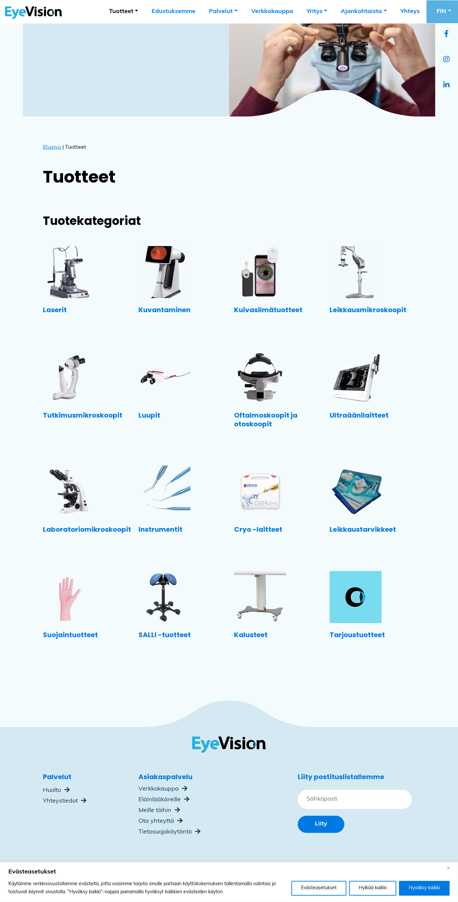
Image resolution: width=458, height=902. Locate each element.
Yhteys (410, 12)
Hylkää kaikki (373, 888)
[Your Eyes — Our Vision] (31, 11)
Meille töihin (155, 811)
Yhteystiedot (61, 801)
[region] (229, 882)
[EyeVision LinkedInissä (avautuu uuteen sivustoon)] (446, 85)
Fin (441, 12)
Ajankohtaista (361, 12)
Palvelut (221, 12)
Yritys (314, 12)
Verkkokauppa (272, 12)
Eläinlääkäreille (160, 800)
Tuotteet (121, 12)
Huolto (53, 791)
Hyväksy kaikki (424, 888)
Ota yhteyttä (157, 821)
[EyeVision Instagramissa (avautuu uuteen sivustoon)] (446, 60)
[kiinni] (451, 868)
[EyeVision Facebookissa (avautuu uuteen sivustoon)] (446, 34)
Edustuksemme (173, 12)
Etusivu (52, 147)
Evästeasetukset (319, 888)
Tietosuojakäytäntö (165, 832)
